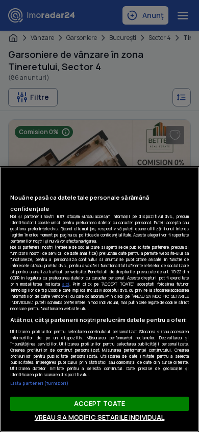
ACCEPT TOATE (100, 403)
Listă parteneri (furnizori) (39, 383)
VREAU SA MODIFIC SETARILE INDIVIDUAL (100, 417)
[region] (99, 299)
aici (65, 284)
